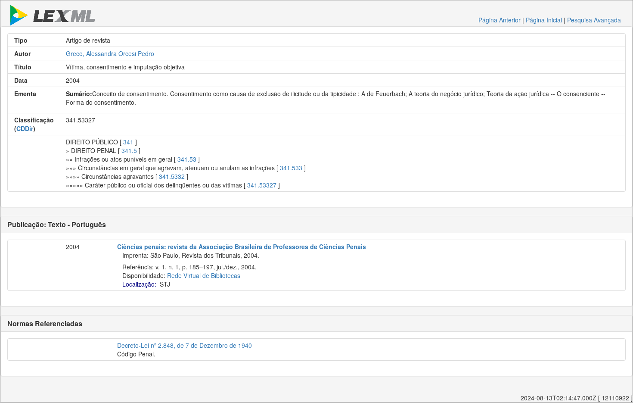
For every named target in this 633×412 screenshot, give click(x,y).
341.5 (129, 150)
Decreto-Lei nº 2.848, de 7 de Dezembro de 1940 (184, 345)
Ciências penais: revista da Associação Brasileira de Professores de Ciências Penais (241, 246)
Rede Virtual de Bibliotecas (203, 275)
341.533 (291, 167)
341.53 (186, 159)
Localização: (139, 284)
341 (128, 141)
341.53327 (261, 185)
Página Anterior (499, 20)
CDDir (24, 128)
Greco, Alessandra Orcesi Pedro (110, 53)
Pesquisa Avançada (594, 20)
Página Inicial (544, 20)
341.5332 (172, 176)
